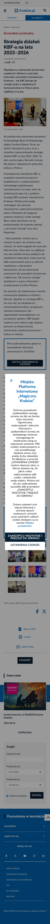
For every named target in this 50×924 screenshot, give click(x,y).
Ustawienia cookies (25, 545)
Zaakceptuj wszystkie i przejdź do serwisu (25, 537)
